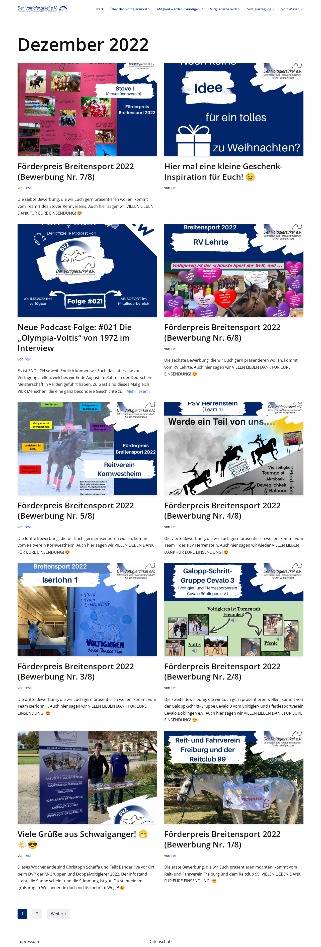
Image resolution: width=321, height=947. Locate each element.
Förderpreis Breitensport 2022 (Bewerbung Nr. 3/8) (76, 671)
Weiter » (58, 913)
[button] (149, 9)
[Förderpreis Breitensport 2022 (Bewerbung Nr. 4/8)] (233, 448)
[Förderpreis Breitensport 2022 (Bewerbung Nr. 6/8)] (233, 270)
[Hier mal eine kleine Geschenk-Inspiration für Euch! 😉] (233, 109)
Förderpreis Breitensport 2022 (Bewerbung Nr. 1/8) (222, 839)
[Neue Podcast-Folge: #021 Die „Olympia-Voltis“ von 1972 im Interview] (87, 270)
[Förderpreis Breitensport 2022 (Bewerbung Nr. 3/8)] (87, 609)
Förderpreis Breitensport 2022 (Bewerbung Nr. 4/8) (222, 510)
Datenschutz (160, 941)
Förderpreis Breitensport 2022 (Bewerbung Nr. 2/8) (222, 671)
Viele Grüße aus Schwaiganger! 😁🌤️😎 (83, 839)
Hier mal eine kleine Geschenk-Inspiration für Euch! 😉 (223, 171)
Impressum (28, 941)
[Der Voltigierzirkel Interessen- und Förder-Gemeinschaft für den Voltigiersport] (43, 9)
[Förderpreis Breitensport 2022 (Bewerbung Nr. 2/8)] (233, 609)
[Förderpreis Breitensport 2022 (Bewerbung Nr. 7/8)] (87, 109)
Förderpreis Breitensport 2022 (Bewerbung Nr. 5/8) (76, 510)
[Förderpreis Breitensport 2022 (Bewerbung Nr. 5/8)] (87, 448)
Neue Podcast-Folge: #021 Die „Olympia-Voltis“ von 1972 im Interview (75, 337)
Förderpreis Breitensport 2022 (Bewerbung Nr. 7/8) (76, 171)
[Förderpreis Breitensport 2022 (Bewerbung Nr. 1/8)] (233, 777)
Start (99, 9)
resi (28, 187)
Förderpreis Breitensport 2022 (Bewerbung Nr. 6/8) (222, 332)
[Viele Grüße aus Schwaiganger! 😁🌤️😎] (87, 777)
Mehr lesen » (138, 391)
